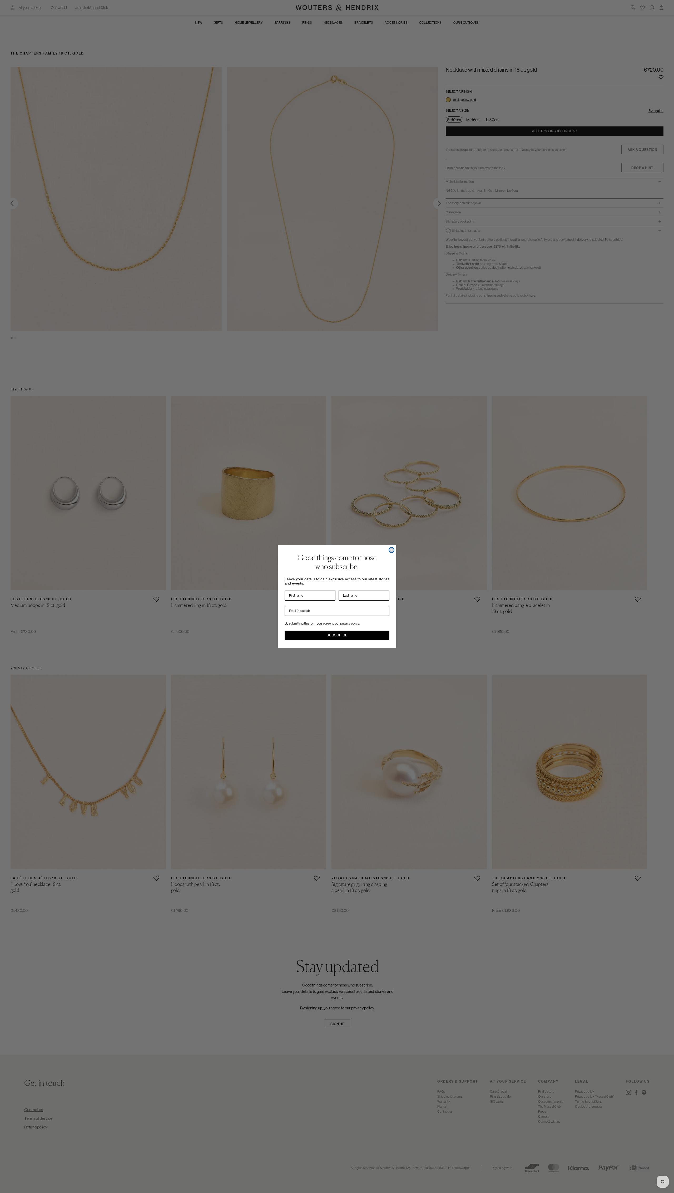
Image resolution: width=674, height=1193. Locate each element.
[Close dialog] (391, 550)
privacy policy (349, 623)
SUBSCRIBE (337, 635)
